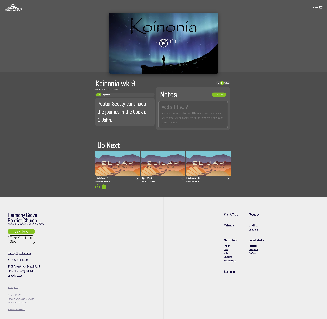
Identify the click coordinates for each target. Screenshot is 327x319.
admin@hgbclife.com (19, 253)
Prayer (227, 245)
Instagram (253, 249)
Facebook (253, 245)
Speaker (106, 94)
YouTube (252, 253)
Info (98, 94)
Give (226, 249)
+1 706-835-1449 (18, 260)
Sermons (229, 271)
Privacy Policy (13, 287)
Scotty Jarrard (113, 89)
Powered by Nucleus (16, 309)
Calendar (229, 225)
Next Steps (231, 240)
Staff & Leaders (253, 227)
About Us (254, 214)
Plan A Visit (231, 214)
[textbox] (193, 114)
